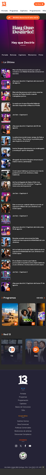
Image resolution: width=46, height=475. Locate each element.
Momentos (32, 55)
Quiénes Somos (23, 421)
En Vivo (38, 4)
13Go (23, 410)
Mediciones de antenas (23, 431)
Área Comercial (23, 424)
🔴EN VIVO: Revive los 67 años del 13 (24, 18)
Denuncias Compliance (23, 434)
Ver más (39, 298)
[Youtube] (30, 446)
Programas (14, 11)
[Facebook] (25, 446)
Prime (41, 55)
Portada (4, 11)
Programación (35, 11)
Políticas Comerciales (23, 428)
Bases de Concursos (23, 407)
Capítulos (24, 11)
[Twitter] (21, 446)
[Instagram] (16, 446)
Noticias (13, 55)
